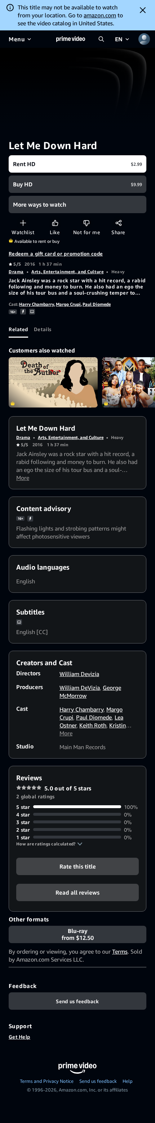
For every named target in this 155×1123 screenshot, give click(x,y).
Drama (16, 271)
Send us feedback (98, 1081)
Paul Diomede (97, 304)
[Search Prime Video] (101, 39)
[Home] (70, 39)
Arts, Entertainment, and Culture (67, 271)
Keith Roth (92, 725)
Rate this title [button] (77, 866)
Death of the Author (53, 382)
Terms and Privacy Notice (47, 1081)
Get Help (19, 1037)
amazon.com (100, 15)
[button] (49, 844)
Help (128, 1081)
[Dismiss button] (143, 10)
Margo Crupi (68, 304)
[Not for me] (86, 222)
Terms (120, 951)
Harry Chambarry (36, 304)
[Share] (118, 222)
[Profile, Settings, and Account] (144, 39)
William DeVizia (79, 687)
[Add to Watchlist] (23, 222)
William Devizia (79, 673)
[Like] (55, 222)
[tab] (18, 329)
